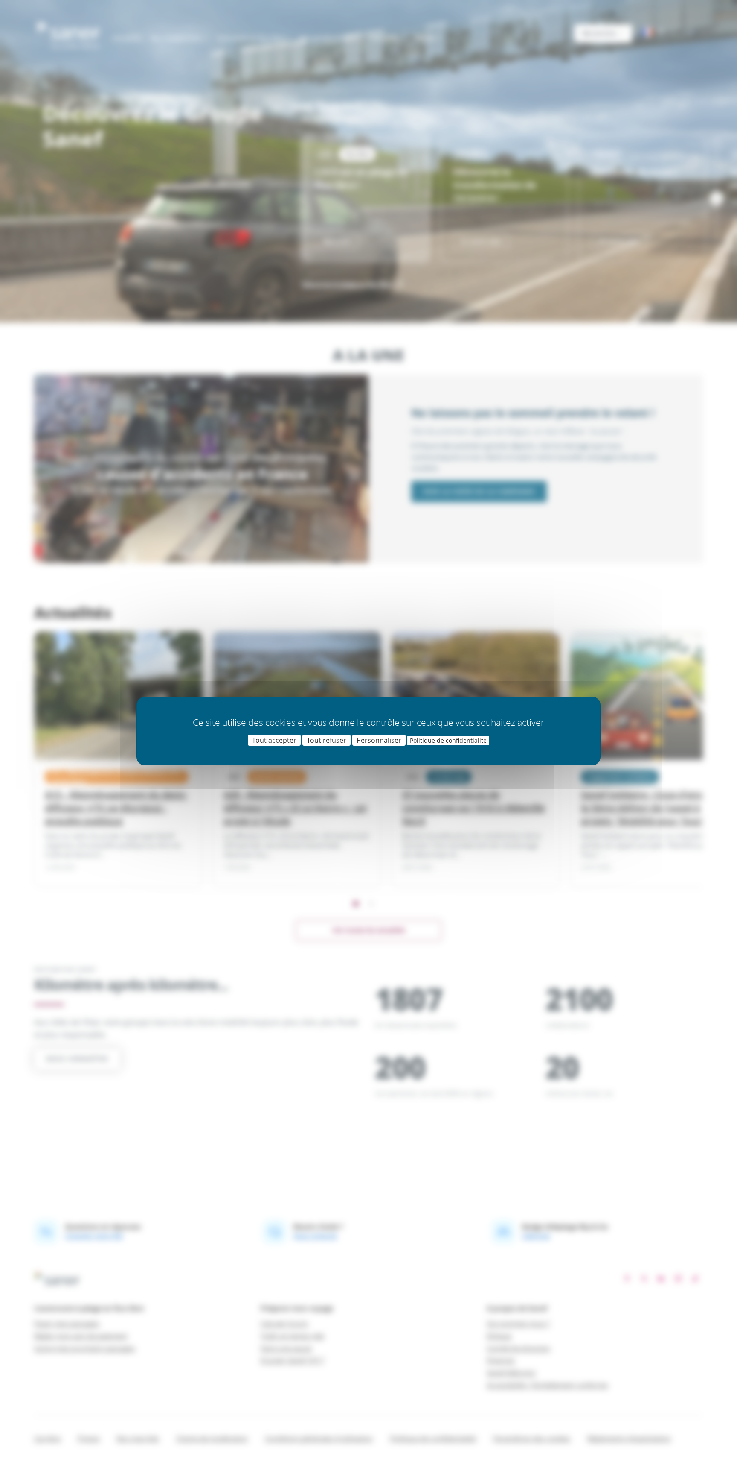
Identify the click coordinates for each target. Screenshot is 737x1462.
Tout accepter (274, 740)
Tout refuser (326, 740)
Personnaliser (379, 740)
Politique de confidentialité (448, 740)
